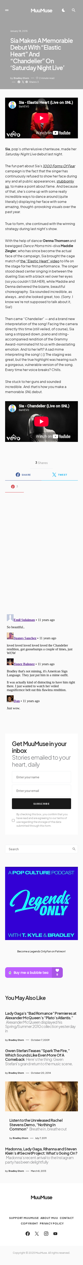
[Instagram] (46, 1233)
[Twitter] (37, 1233)
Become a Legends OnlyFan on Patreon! (41, 951)
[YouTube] (55, 1233)
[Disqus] (41, 551)
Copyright (29, 1223)
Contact (67, 1218)
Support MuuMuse (24, 1218)
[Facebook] (28, 1233)
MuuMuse (42, 10)
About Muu (49, 1218)
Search (74, 849)
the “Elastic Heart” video (39, 261)
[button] (7, 10)
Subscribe (41, 803)
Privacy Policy (52, 1223)
